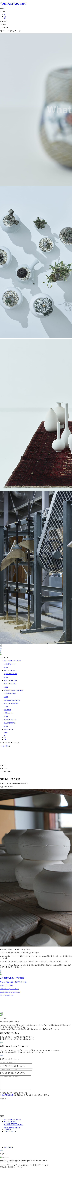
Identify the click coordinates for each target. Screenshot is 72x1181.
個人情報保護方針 (8, 1095)
